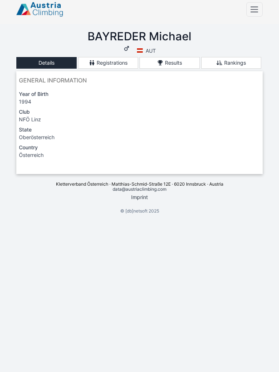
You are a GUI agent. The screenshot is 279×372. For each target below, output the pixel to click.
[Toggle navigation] (254, 9)
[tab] (46, 63)
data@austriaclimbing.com (139, 189)
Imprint (139, 197)
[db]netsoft (136, 211)
